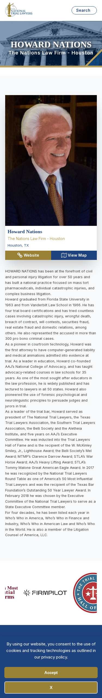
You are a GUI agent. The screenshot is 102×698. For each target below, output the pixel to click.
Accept (51, 672)
